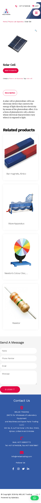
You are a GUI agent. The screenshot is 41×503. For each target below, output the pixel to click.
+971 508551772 (24, 442)
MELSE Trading (25, 494)
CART (36, 6)
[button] (35, 498)
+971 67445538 (24, 6)
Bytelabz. (15, 497)
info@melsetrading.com (22, 456)
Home (5, 21)
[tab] (10, 93)
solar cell (29, 78)
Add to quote (11, 70)
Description (10, 93)
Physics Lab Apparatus (16, 21)
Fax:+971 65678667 (30, 445)
